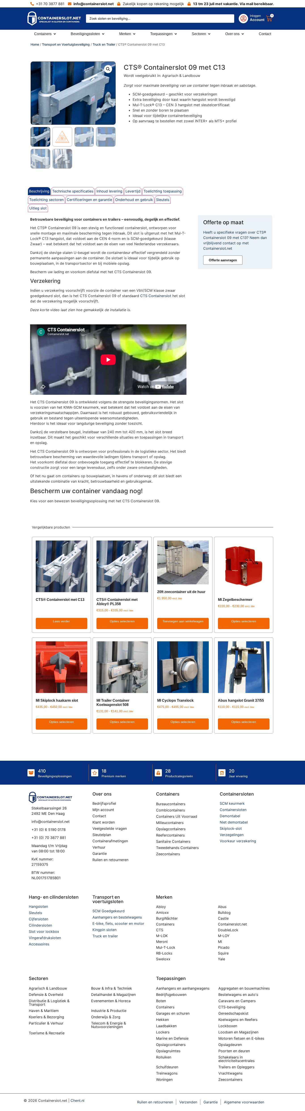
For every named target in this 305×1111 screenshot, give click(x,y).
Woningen (164, 1079)
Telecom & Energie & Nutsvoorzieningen (108, 1025)
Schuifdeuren (167, 1067)
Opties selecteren (122, 621)
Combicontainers (170, 810)
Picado (224, 947)
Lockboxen (227, 1026)
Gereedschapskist (233, 1013)
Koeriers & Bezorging (46, 1017)
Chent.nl (77, 1100)
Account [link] (257, 20)
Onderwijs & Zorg (105, 1017)
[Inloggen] (243, 18)
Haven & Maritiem (44, 1010)
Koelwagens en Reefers (237, 1019)
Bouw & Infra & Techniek (111, 988)
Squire (223, 953)
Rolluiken (163, 1057)
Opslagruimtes (168, 1051)
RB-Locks (164, 953)
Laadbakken (166, 1026)
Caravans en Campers (237, 1001)
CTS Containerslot (155, 296)
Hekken (162, 1019)
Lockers (162, 1032)
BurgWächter (167, 918)
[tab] (39, 191)
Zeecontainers (168, 854)
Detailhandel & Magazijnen (113, 994)
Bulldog (224, 912)
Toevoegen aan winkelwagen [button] (183, 621)
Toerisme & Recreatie (47, 1033)
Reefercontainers (170, 835)
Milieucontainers (170, 822)
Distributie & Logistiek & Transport (49, 1003)
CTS (159, 930)
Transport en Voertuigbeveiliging (66, 44)
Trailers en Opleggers (236, 1067)
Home (35, 44)
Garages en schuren (173, 1013)
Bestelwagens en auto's (238, 994)
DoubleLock (228, 930)
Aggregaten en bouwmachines (244, 988)
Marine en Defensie (172, 1038)
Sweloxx (163, 959)
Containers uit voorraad (176, 816)
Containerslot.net (232, 924)
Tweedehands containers (177, 847)
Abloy (161, 906)
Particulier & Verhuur (46, 1023)
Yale (221, 959)
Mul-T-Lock (165, 947)
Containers (165, 924)
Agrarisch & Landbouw (48, 988)
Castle (223, 918)
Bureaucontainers (170, 804)
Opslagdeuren (230, 1044)
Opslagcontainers (171, 829)
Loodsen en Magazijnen (238, 1032)
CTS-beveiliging (231, 1007)
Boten (161, 1001)
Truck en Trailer (104, 44)
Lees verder (61, 621)
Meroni (162, 941)
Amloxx (162, 912)
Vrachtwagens (230, 1073)
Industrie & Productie (108, 1010)
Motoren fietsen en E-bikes (241, 1038)
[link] (247, 18)
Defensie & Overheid (46, 994)
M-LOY (224, 936)
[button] (45, 34)
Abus (222, 906)
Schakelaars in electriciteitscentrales (236, 1059)
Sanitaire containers (173, 841)
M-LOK (162, 936)
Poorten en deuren (234, 1051)
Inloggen (255, 15)
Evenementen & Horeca (111, 1001)
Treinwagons (167, 1073)
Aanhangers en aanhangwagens (182, 988)
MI (220, 941)
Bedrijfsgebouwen (171, 994)
